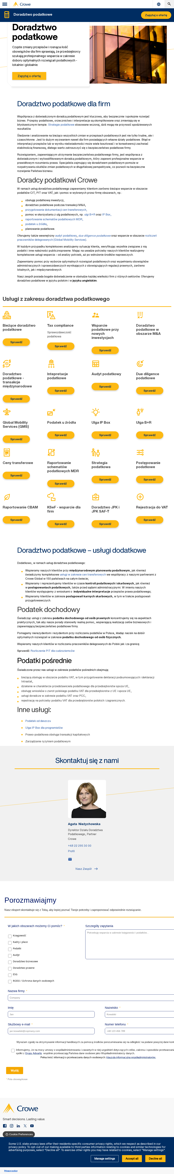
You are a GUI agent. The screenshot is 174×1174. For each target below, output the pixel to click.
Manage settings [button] (104, 1158)
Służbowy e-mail (19, 1024)
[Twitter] (26, 1126)
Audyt (16, 954)
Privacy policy (11, 1170)
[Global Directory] (159, 4)
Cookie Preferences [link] (21, 1134)
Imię (11, 1007)
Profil (71, 851)
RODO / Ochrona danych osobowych (33, 980)
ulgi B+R (89, 214)
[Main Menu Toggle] (5, 4)
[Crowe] (22, 4)
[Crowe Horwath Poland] (19, 1126)
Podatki (17, 948)
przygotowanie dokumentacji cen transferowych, (56, 210)
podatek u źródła (36, 224)
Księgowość (19, 935)
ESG (15, 974)
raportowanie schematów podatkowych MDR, (54, 219)
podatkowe (94, 236)
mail (70, 859)
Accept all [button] (132, 1158)
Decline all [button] (155, 1158)
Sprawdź (16, 342)
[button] (169, 1139)
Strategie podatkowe (61, 125)
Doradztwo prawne (23, 967)
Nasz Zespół (83, 869)
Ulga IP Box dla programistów (44, 728)
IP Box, (106, 214)
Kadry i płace (20, 942)
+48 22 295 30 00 (79, 846)
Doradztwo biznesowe (25, 961)
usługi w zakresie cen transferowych (83, 574)
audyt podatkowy (66, 236)
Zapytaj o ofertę (29, 76)
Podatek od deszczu (38, 721)
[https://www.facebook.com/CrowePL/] (6, 1126)
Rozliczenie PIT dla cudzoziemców (53, 651)
